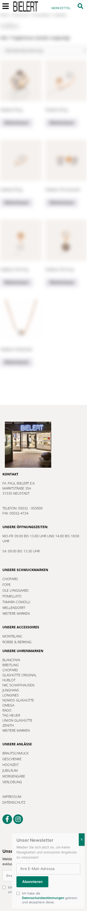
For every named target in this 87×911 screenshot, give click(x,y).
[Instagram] (18, 819)
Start (4, 15)
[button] (80, 6)
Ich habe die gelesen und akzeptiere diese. (49, 897)
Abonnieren (32, 881)
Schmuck (21, 15)
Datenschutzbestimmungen (43, 898)
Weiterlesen (16, 122)
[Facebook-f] (7, 819)
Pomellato (42, 15)
